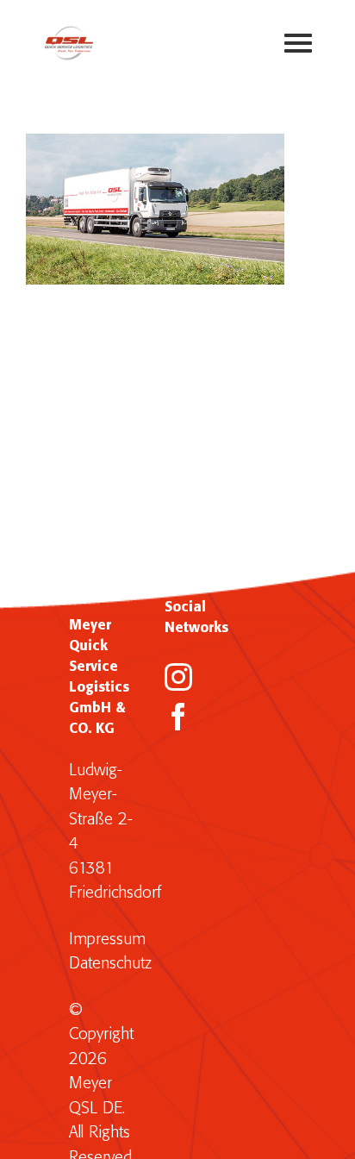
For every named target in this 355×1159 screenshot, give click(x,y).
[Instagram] (178, 677)
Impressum (107, 939)
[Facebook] (178, 716)
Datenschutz (110, 963)
